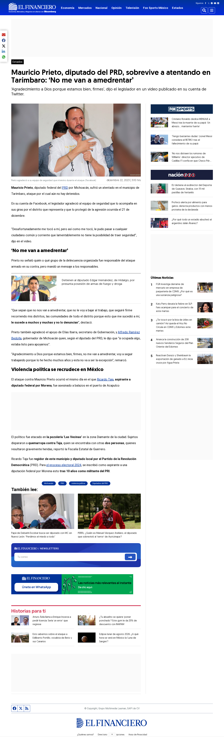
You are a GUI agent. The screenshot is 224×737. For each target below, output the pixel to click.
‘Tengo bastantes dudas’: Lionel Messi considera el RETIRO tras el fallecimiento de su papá (192, 140)
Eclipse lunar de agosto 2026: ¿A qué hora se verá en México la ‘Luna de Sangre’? (119, 638)
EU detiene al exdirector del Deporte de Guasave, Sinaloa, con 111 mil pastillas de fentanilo (192, 189)
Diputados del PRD (100, 483)
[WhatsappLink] (72, 584)
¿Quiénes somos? (85, 735)
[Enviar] (130, 557)
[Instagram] (212, 3)
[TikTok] (218, 3)
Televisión (132, 8)
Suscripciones (117, 735)
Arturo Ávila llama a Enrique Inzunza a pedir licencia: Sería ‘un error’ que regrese (52, 621)
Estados (177, 8)
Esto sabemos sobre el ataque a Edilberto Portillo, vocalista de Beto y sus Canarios (52, 638)
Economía (67, 8)
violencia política (78, 483)
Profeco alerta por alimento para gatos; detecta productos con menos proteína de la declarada (192, 206)
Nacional (101, 8)
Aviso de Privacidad (137, 735)
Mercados (85, 8)
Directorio (102, 735)
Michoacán (48, 483)
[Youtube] (215, 3)
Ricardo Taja (105, 379)
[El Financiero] (32, 8)
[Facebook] (206, 3)
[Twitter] (209, 3)
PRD (65, 187)
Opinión (116, 8)
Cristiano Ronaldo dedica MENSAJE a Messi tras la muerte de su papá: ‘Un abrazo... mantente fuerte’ (191, 123)
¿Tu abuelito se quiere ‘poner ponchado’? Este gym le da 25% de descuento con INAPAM (118, 621)
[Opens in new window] (159, 223)
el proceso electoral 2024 (63, 465)
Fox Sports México (155, 8)
